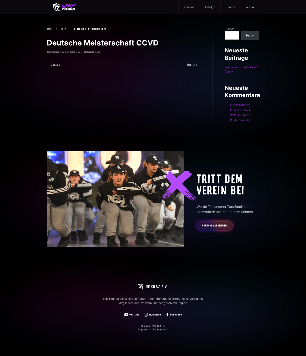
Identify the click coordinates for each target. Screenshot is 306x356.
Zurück (55, 65)
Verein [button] (249, 7)
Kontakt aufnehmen (214, 225)
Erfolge (210, 7)
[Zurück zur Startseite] (64, 7)
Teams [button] (230, 7)
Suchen (229, 29)
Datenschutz (160, 329)
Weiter (191, 65)
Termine (189, 7)
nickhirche (71, 52)
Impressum (144, 329)
